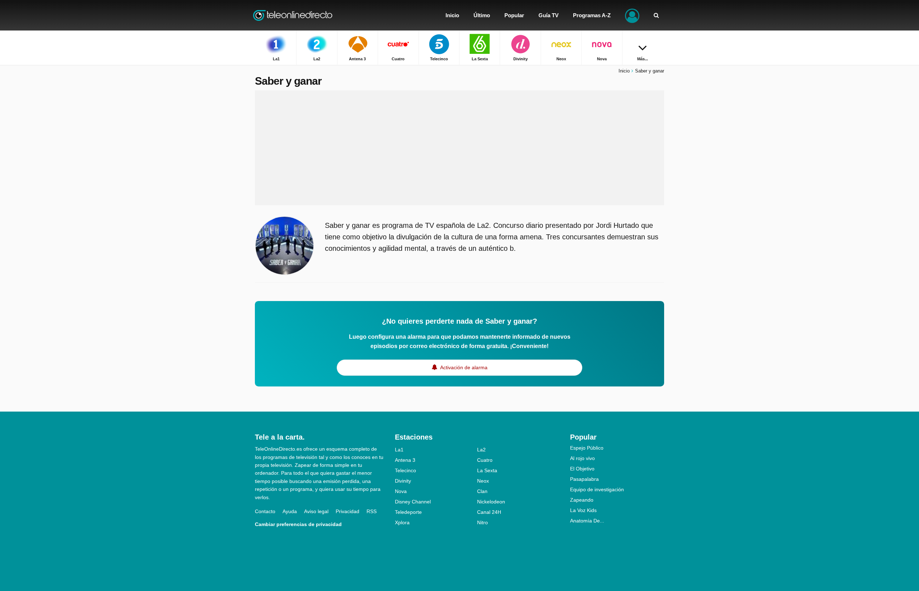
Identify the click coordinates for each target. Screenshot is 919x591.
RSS (372, 511)
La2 (481, 449)
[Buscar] (656, 15)
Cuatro (485, 460)
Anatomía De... (587, 521)
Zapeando (581, 500)
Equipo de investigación (597, 489)
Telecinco (405, 470)
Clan (482, 491)
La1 (399, 449)
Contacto (265, 511)
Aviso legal (316, 511)
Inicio (624, 71)
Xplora (402, 522)
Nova (401, 491)
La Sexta (487, 470)
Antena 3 (405, 460)
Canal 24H (489, 512)
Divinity (403, 481)
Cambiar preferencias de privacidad (298, 524)
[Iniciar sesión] (632, 15)
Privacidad (347, 511)
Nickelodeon (491, 502)
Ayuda (290, 511)
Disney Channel (413, 502)
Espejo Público (586, 448)
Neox (483, 481)
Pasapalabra (584, 479)
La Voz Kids (583, 510)
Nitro (482, 522)
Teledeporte (408, 512)
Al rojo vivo (582, 458)
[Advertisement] (459, 148)
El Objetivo (582, 469)
